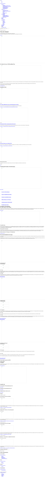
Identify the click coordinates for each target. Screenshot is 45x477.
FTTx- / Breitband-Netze (5, 10)
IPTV (3, 12)
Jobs (0, 365)
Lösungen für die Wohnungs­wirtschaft (7, 6)
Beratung (2, 4)
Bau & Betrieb (3, 457)
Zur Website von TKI (4, 27)
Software (2, 17)
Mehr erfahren (1, 189)
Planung (2, 9)
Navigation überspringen (2, 3)
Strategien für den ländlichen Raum (6, 5)
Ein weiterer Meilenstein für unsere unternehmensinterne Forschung (9, 104)
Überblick (4, 14)
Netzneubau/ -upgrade (5, 15)
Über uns (2, 473)
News (2, 462)
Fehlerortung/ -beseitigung (5, 16)
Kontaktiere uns (3, 365)
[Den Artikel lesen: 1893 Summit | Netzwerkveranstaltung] (7, 404)
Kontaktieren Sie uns (2, 233)
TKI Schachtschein (4, 470)
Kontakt (4, 24)
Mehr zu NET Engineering (3, 318)
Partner (3, 21)
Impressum (3, 474)
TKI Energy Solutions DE (4, 458)
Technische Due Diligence (5, 7)
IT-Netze (4, 11)
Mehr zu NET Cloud (2, 276)
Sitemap (2, 475)
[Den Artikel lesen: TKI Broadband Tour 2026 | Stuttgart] (7, 431)
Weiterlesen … (7, 126)
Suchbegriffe (1, 28)
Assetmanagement (5, 8)
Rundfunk (4, 13)
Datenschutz (3, 25)
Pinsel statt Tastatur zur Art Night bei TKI (6, 143)
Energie (2, 18)
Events (3, 23)
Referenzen (4, 22)
